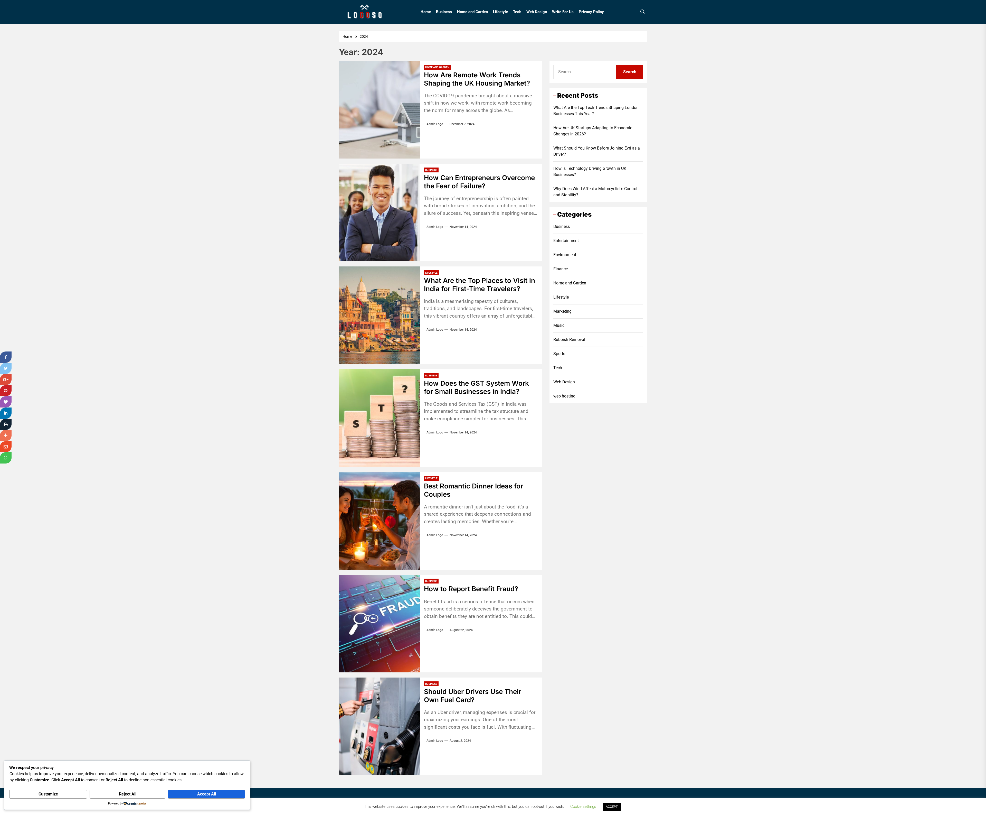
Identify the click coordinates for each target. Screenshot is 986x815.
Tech (517, 12)
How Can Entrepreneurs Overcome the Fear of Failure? (479, 182)
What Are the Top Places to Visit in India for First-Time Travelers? (479, 284)
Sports (559, 353)
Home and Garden (472, 12)
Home (426, 12)
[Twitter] (6, 368)
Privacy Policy (591, 12)
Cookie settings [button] (583, 806)
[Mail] (6, 446)
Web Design (536, 12)
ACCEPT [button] (612, 807)
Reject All (127, 794)
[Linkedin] (6, 413)
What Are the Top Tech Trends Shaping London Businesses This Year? (596, 110)
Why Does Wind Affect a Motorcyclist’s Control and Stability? (595, 191)
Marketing (562, 311)
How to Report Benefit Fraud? (471, 589)
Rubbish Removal (569, 339)
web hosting (564, 396)
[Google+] (6, 379)
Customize (48, 794)
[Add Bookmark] (6, 435)
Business (444, 12)
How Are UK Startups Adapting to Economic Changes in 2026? (592, 130)
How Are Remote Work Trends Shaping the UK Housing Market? (477, 79)
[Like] (6, 401)
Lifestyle (500, 12)
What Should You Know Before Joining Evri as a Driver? (596, 151)
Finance (560, 268)
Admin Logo (434, 124)
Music (558, 325)
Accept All (206, 794)
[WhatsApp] (6, 458)
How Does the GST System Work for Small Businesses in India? (476, 387)
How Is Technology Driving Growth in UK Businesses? (589, 171)
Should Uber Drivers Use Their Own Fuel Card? (472, 695)
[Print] (6, 424)
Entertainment (566, 240)
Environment (564, 254)
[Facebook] (6, 357)
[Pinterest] (6, 390)
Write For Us (563, 12)
